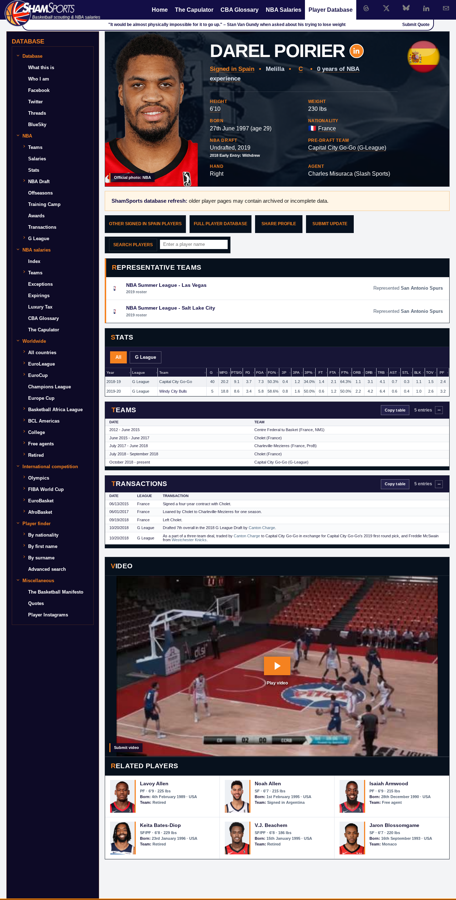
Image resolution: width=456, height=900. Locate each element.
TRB (381, 372)
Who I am (38, 79)
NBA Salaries (283, 10)
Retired (36, 455)
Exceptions (40, 284)
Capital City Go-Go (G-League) (347, 148)
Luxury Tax (40, 307)
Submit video (126, 747)
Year (110, 372)
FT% (345, 372)
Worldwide (34, 341)
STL (405, 372)
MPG (223, 372)
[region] (277, 382)
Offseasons (40, 193)
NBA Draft (39, 181)
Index (34, 261)
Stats (33, 170)
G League (145, 357)
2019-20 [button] (114, 391)
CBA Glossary (240, 10)
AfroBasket (40, 512)
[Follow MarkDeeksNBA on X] (386, 8)
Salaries (37, 158)
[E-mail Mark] (446, 8)
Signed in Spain (232, 69)
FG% (272, 372)
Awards (36, 215)
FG (247, 372)
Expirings (39, 295)
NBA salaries (36, 250)
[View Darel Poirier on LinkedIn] (356, 51)
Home (160, 10)
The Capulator (194, 10)
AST (393, 372)
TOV (430, 372)
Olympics (38, 478)
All (118, 357)
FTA (333, 372)
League (138, 372)
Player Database (331, 10)
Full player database (220, 223)
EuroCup (38, 375)
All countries (42, 352)
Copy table (395, 410)
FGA (260, 372)
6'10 (215, 109)
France (327, 128)
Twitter (35, 101)
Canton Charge (262, 528)
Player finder (36, 523)
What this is (41, 67)
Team (163, 372)
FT (320, 372)
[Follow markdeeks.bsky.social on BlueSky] (406, 8)
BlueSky (37, 124)
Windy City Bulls (173, 391)
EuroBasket (40, 500)
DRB (369, 372)
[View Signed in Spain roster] (423, 56)
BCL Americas (43, 421)
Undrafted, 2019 (230, 148)
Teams (35, 147)
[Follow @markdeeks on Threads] (366, 8)
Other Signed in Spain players (145, 223)
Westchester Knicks (189, 540)
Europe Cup (41, 398)
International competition (50, 466)
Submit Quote (416, 24)
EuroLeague (41, 364)
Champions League (49, 386)
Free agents (41, 443)
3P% (308, 372)
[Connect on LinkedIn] (426, 8)
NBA (27, 136)
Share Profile (278, 223)
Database (32, 56)
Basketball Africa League (55, 409)
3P (284, 372)
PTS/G (236, 372)
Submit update (329, 223)
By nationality (43, 535)
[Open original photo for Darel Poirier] (151, 109)
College (36, 432)
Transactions (42, 227)
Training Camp (44, 204)
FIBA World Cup (46, 489)
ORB (357, 372)
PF (442, 372)
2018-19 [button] (114, 381)
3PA (296, 372)
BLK (417, 372)
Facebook (39, 90)
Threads (37, 113)
